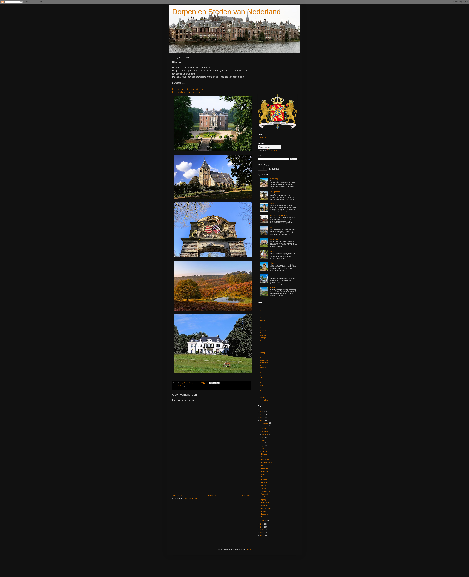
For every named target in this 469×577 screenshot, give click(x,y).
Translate (274, 150)
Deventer (264, 480)
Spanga (264, 500)
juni (263, 440)
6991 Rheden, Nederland (185, 388)
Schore (272, 251)
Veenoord (264, 494)
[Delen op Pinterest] (219, 383)
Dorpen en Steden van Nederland (226, 12)
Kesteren (264, 517)
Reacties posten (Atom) (190, 498)
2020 (262, 527)
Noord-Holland (264, 363)
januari (264, 520)
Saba (261, 378)
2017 (262, 535)
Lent (262, 465)
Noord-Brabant (264, 360)
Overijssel (263, 368)
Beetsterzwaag (274, 239)
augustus (265, 434)
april (263, 446)
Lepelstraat (265, 514)
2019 (262, 530)
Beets (271, 227)
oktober (264, 429)
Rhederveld (265, 503)
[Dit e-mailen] (210, 383)
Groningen (263, 338)
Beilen (272, 263)
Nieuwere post (177, 495)
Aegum (263, 485)
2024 (262, 415)
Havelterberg (274, 179)
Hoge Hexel (265, 471)
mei (263, 443)
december (265, 423)
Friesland (263, 330)
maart (264, 449)
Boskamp (264, 483)
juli (263, 437)
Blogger (248, 549)
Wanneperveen (275, 192)
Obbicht (272, 288)
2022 (262, 420)
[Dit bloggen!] (212, 383)
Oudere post (246, 495)
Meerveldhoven (266, 463)
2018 (262, 533)
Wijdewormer (265, 491)
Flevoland (263, 328)
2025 (262, 412)
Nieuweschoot (266, 508)
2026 (262, 409)
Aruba (262, 308)
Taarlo (263, 497)
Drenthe (262, 320)
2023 (262, 418)
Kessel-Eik (264, 468)
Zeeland (262, 398)
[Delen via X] (214, 383)
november (265, 426)
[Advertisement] (211, 474)
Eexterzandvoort (266, 477)
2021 (262, 524)
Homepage (212, 495)
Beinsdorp (273, 275)
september (265, 431)
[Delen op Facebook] (217, 383)
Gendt (263, 474)
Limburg (262, 353)
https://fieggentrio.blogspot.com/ (187, 89)
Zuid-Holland (264, 400)
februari (264, 451)
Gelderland (181, 386)
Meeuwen (264, 511)
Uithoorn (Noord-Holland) (278, 215)
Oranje (263, 457)
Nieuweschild (265, 460)
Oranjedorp (265, 505)
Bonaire (262, 313)
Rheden (264, 454)
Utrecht (262, 385)
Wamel (272, 204)
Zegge (263, 488)
